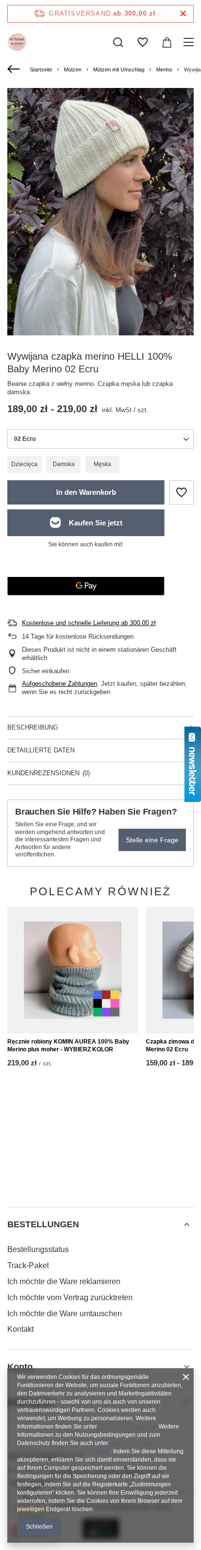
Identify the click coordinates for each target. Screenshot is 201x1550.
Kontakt (20, 1329)
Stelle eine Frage (152, 840)
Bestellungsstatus (38, 1249)
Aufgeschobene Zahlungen (59, 683)
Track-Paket (28, 1265)
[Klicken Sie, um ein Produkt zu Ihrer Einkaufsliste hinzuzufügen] (181, 492)
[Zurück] (15, 69)
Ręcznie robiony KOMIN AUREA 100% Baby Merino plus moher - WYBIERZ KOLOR (68, 1045)
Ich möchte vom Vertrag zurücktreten (70, 1297)
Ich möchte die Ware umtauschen (64, 1313)
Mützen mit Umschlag (118, 69)
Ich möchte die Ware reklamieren (64, 1281)
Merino (164, 69)
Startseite (41, 69)
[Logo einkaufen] (17, 42)
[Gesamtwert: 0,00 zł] (167, 42)
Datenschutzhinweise (127, 1426)
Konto (20, 1367)
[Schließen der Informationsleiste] (183, 13)
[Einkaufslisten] (142, 42)
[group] (100, 211)
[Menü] (190, 42)
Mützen (72, 69)
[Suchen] (118, 42)
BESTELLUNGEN (43, 1224)
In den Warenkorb (86, 492)
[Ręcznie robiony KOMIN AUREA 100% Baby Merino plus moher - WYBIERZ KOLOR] (72, 970)
